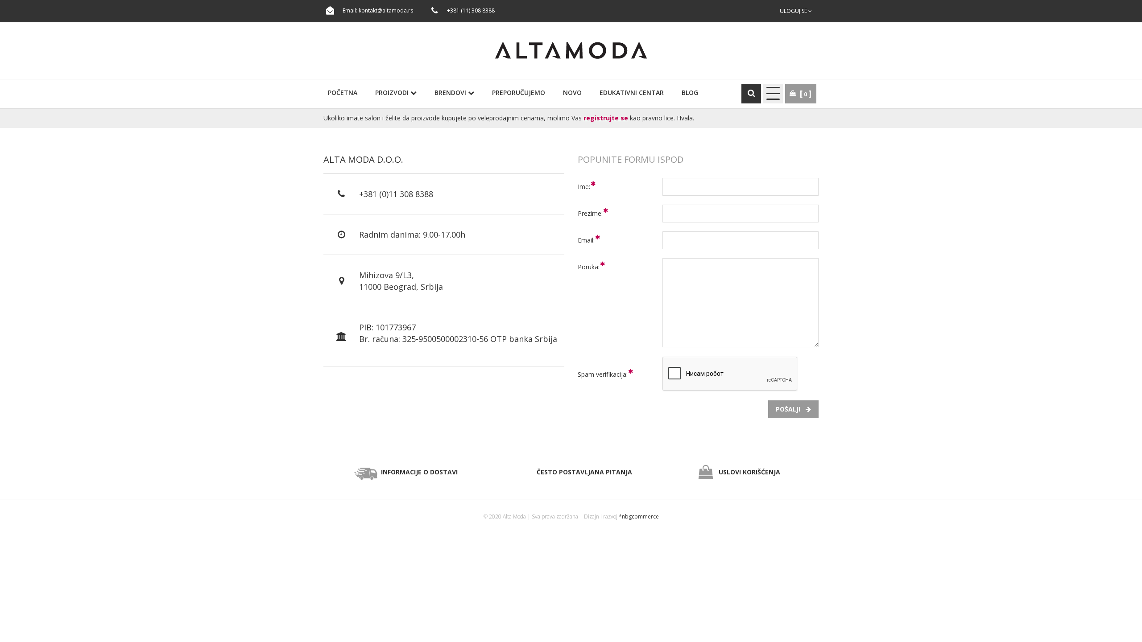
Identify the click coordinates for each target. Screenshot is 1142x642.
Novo (572, 92)
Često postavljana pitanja (584, 472)
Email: (586, 240)
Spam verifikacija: (603, 374)
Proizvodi (392, 92)
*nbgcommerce (639, 516)
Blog (690, 92)
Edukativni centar (632, 92)
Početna (342, 92)
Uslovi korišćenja (749, 472)
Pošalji (791, 409)
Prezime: (590, 213)
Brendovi (451, 92)
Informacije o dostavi (419, 472)
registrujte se (605, 118)
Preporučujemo (518, 92)
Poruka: (589, 267)
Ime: (584, 186)
